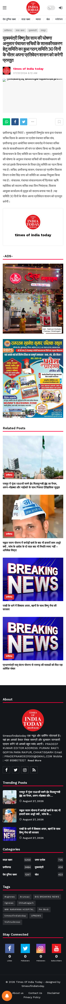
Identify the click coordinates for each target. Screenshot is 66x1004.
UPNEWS (36, 916)
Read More (34, 760)
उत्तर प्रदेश (49, 859)
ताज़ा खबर (20, 30)
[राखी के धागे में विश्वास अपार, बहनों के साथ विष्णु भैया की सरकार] (33, 579)
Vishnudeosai (12, 922)
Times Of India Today (29, 981)
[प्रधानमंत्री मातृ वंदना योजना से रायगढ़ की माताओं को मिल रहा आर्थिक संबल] (33, 638)
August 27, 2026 (33, 801)
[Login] (60, 7)
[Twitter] (15, 769)
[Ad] (33, 378)
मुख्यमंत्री (33, 30)
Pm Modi (44, 909)
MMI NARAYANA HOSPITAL (19, 909)
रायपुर (43, 30)
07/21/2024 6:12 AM (25, 73)
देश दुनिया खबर (17, 874)
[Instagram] (24, 769)
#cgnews (10, 897)
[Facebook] (6, 769)
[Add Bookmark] (59, 121)
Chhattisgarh (26, 903)
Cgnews (9, 903)
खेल (49, 874)
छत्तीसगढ (8, 30)
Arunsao (25, 897)
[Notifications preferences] (7, 996)
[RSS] (34, 769)
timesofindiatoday (15, 916)
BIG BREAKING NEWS (47, 897)
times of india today (28, 68)
